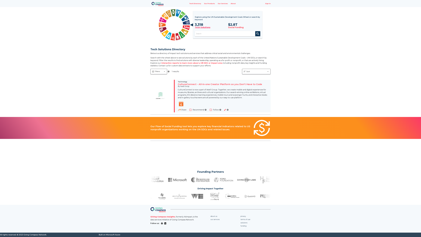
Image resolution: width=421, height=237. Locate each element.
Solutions (244, 223)
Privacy (243, 216)
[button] (158, 71)
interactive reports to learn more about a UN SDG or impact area (192, 63)
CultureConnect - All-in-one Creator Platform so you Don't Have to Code (220, 84)
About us (213, 216)
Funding (243, 226)
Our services (215, 219)
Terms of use (245, 219)
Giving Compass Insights (162, 217)
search (258, 34)
